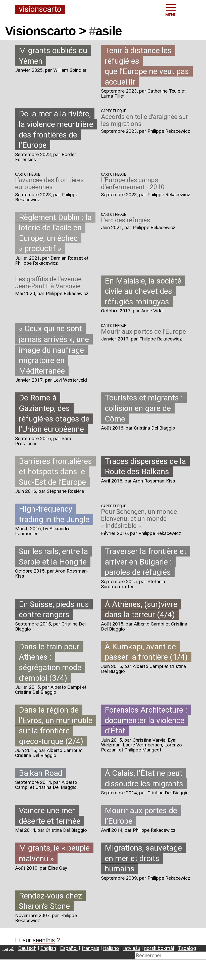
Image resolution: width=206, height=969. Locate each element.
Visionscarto (40, 9)
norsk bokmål (159, 948)
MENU (171, 15)
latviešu (131, 948)
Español (69, 948)
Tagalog (187, 948)
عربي (8, 948)
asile (108, 31)
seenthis (44, 940)
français (90, 948)
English (48, 948)
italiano (111, 948)
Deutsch (27, 948)
